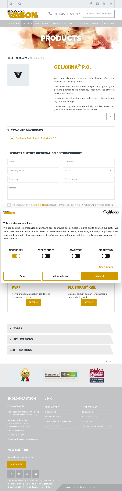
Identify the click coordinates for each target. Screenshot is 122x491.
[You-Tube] (104, 4)
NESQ (47, 487)
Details (33, 302)
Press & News (82, 23)
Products (27, 23)
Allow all (99, 276)
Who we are (13, 23)
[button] (11, 4)
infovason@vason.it (30, 439)
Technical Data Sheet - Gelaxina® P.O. (36, 138)
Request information (98, 14)
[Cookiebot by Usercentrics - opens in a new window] (106, 212)
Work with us (89, 417)
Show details (106, 267)
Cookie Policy (88, 487)
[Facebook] (91, 4)
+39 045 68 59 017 (66, 14)
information (40, 205)
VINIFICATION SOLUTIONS (63, 23)
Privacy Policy (72, 487)
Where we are (89, 407)
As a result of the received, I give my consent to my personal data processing (63, 205)
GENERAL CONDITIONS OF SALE (97, 426)
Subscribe (16, 464)
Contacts (96, 23)
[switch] (46, 256)
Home (10, 58)
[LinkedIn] (111, 4)
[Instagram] (97, 4)
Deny (22, 276)
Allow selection (61, 276)
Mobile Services (42, 23)
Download (109, 23)
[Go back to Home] (21, 14)
